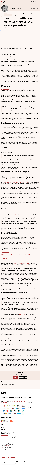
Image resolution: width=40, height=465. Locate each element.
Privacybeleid (16, 453)
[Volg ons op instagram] (3, 427)
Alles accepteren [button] (8, 457)
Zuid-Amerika (4, 384)
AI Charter (16, 457)
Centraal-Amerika (11, 384)
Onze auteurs (30, 407)
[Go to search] (33, 1)
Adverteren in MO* (31, 412)
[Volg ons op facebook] (1, 427)
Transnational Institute (13, 214)
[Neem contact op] (31, 1)
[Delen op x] (18, 374)
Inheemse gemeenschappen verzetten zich (22, 263)
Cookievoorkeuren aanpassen (20, 459)
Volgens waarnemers (5, 89)
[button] (8, 462)
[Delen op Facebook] (16, 374)
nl (37, 1)
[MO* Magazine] (4, 2)
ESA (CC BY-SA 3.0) (4, 258)
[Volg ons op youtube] (12, 427)
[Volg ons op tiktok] (10, 427)
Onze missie (30, 402)
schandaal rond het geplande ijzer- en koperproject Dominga (16, 182)
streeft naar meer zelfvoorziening (27, 134)
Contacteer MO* (31, 404)
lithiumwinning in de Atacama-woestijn (29, 260)
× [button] (14, 437)
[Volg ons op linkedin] (8, 427)
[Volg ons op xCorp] (5, 427)
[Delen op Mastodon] (23, 374)
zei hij (28, 310)
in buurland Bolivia (22, 314)
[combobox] (12, 437)
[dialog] (8, 450)
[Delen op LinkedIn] (21, 374)
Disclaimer (16, 455)
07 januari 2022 (15, 8)
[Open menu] (1, 1)
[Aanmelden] (35, 1)
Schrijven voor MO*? (31, 409)
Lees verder (8, 445)
